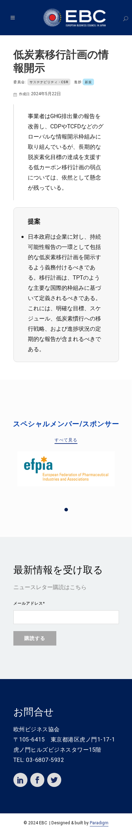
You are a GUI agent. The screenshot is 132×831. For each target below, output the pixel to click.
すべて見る (66, 440)
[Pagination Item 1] (66, 510)
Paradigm (99, 823)
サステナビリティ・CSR (49, 82)
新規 (88, 82)
